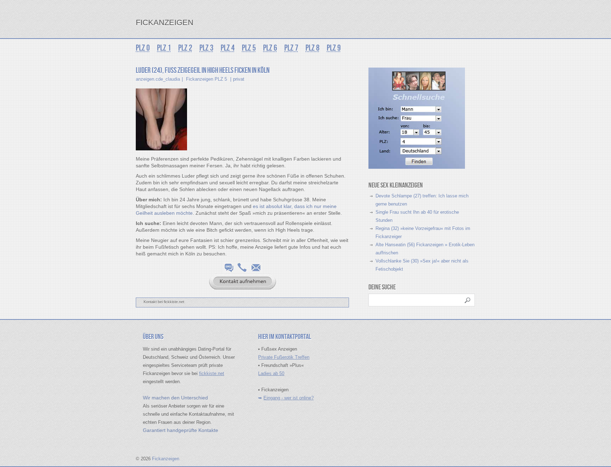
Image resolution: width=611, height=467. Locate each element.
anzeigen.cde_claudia (158, 79)
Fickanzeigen (164, 22)
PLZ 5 (249, 48)
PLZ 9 (334, 48)
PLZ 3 (206, 48)
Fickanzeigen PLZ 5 (206, 79)
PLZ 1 (164, 48)
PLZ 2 (185, 48)
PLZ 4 (228, 48)
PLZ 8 (313, 48)
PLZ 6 (270, 48)
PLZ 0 (143, 48)
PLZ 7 (291, 48)
